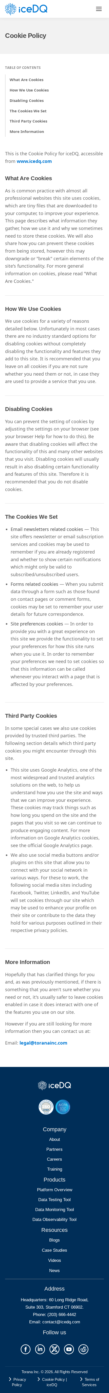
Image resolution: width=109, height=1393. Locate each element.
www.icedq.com (34, 161)
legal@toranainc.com (43, 1043)
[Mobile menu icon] (99, 9)
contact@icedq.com (61, 1322)
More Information (27, 131)
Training (54, 1169)
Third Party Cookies (28, 121)
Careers (54, 1159)
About (54, 1139)
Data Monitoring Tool (54, 1209)
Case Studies (54, 1250)
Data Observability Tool (54, 1219)
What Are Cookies (26, 79)
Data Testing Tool (54, 1199)
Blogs (54, 1240)
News (54, 1270)
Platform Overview (54, 1189)
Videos (54, 1260)
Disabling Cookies (27, 100)
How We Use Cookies (29, 90)
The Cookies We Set (28, 110)
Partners (54, 1149)
